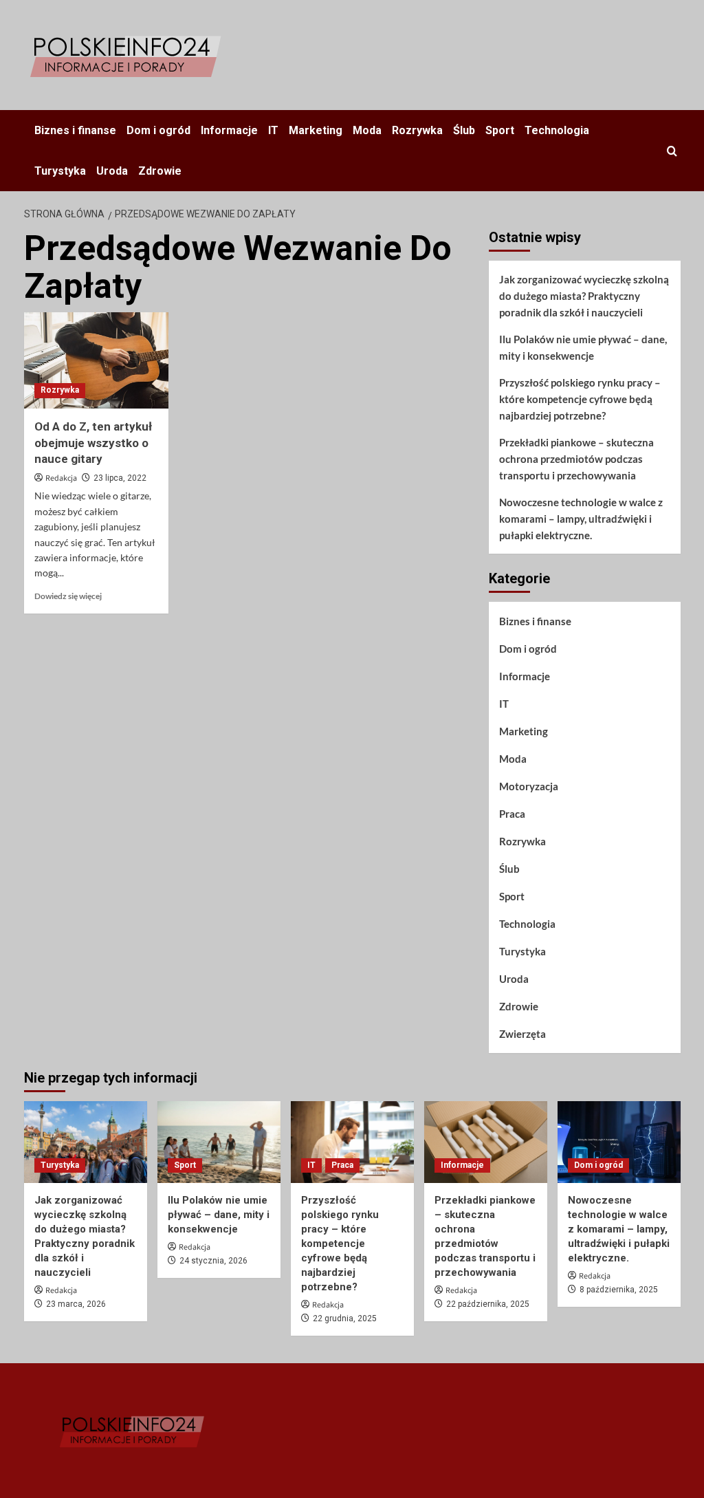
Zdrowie (160, 170)
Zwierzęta (522, 1034)
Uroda (112, 170)
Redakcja (61, 478)
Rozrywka (417, 130)
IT (273, 130)
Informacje (229, 130)
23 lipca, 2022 (120, 478)
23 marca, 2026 (76, 1304)
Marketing (315, 130)
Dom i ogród (158, 130)
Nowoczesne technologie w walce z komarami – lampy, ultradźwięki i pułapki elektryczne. (581, 518)
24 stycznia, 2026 (213, 1261)
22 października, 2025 (487, 1304)
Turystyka (60, 170)
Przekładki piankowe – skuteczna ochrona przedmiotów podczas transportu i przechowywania (576, 458)
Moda (367, 130)
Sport (499, 130)
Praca (512, 813)
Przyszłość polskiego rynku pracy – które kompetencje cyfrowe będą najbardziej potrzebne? (580, 399)
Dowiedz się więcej (68, 596)
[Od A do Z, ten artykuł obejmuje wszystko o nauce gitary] (96, 360)
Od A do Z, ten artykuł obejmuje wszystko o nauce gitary (93, 443)
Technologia (557, 130)
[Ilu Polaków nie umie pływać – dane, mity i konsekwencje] (218, 1142)
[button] (672, 151)
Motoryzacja (528, 786)
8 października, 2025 (619, 1289)
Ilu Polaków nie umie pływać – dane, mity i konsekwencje (583, 347)
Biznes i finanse (75, 130)
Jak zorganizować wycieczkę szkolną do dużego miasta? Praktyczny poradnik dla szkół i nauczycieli (584, 295)
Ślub (464, 130)
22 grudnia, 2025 (345, 1318)
